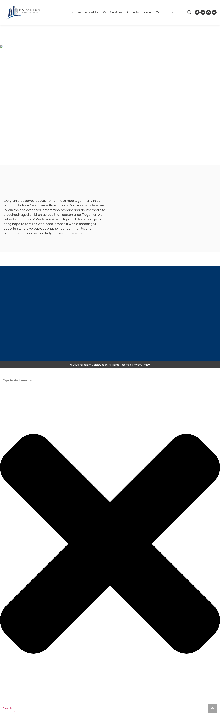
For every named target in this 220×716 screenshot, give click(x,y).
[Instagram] (208, 12)
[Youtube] (214, 12)
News (147, 12)
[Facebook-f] (197, 12)
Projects (133, 12)
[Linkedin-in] (202, 12)
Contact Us (164, 12)
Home (76, 12)
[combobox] (110, 380)
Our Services (112, 12)
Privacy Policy (142, 365)
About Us (92, 12)
